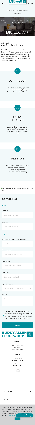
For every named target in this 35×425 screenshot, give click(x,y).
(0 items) (32, 3)
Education (8, 399)
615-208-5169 (17, 13)
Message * (5, 294)
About (13, 20)
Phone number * (7, 250)
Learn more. (12, 416)
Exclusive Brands (22, 20)
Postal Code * (6, 272)
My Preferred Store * (8, 284)
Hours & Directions (17, 349)
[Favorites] (28, 3)
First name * (5, 210)
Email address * (6, 261)
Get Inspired (8, 391)
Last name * (5, 222)
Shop (5, 384)
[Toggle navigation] (2, 3)
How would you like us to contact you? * (14, 239)
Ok (17, 419)
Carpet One (4, 20)
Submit (17, 325)
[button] (17, 244)
